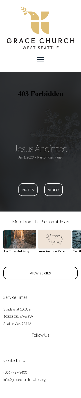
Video (53, 189)
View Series (40, 273)
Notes (28, 189)
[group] (19, 243)
